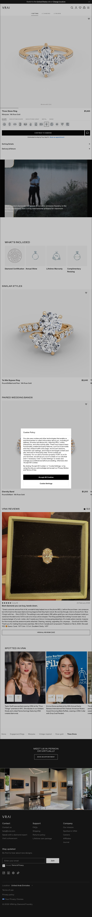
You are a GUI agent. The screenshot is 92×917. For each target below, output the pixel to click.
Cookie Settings (46, 483)
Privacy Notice (63, 468)
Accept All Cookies (46, 477)
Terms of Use (31, 470)
